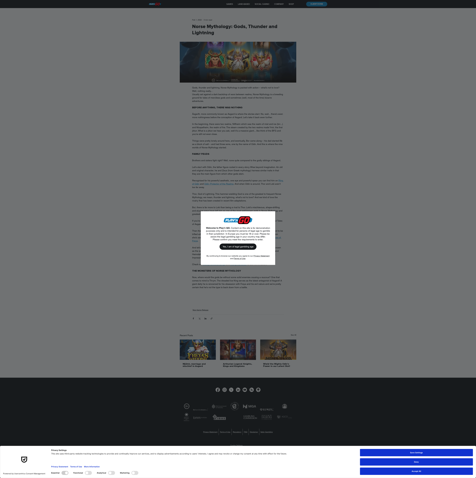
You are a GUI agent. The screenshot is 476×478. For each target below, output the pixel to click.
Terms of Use (239, 258)
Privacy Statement (261, 256)
